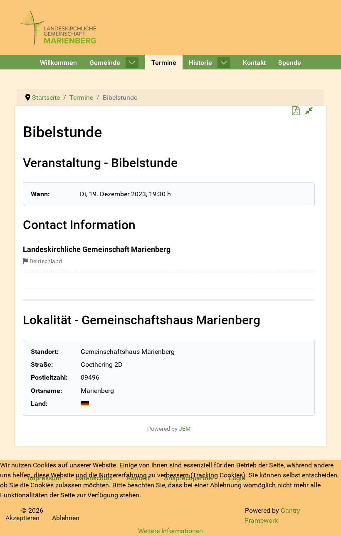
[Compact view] (309, 111)
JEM (184, 428)
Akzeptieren (22, 518)
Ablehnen (65, 518)
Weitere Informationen (170, 531)
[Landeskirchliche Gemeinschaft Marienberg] (58, 27)
